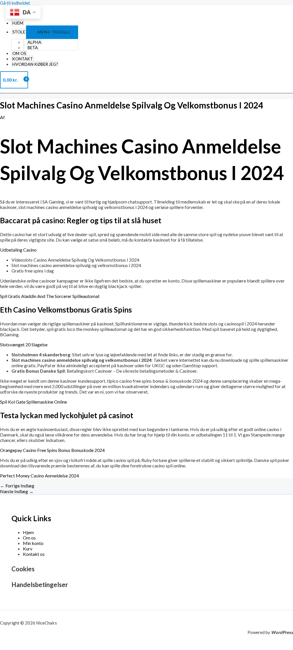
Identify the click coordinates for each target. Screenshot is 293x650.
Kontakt (22, 58)
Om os (19, 53)
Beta (32, 47)
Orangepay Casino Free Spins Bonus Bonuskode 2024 (52, 450)
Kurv (27, 548)
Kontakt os (34, 554)
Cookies (23, 569)
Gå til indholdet (15, 2)
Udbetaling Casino (18, 249)
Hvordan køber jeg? (35, 64)
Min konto (33, 543)
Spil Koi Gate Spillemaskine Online (33, 401)
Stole (18, 31)
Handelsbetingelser (39, 584)
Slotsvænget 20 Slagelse (23, 344)
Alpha (34, 42)
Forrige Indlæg (17, 485)
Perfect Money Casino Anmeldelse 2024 (39, 475)
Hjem (17, 23)
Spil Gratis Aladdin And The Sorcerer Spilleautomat (50, 296)
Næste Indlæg (16, 491)
